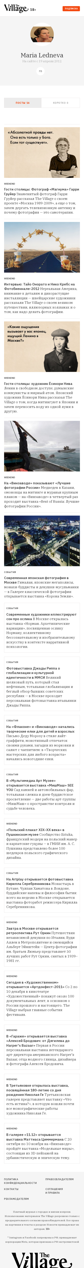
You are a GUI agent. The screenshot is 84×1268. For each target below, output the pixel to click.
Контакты (11, 1189)
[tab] (22, 103)
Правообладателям (55, 1179)
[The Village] (17, 9)
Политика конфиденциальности (15, 1181)
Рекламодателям (15, 1198)
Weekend (9, 184)
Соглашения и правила (54, 1191)
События (10, 572)
